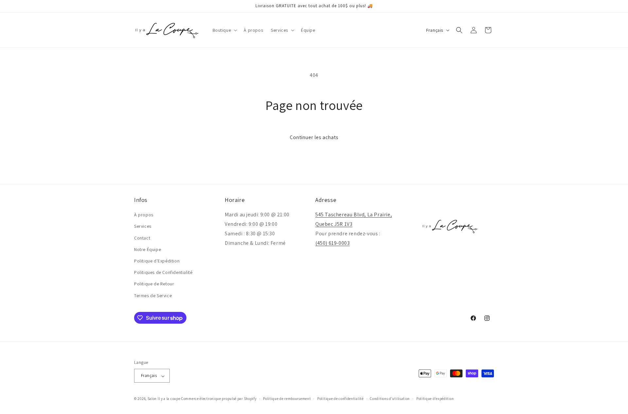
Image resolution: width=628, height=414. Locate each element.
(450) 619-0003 (332, 243)
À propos (143, 215)
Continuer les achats (314, 137)
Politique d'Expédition (157, 261)
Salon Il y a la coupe (164, 399)
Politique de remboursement (287, 398)
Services (142, 226)
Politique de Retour (154, 284)
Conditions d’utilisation (390, 398)
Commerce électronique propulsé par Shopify (218, 399)
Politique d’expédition (435, 398)
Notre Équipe (147, 249)
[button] (224, 30)
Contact (142, 238)
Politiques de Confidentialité (163, 273)
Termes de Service (153, 295)
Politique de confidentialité (340, 398)
